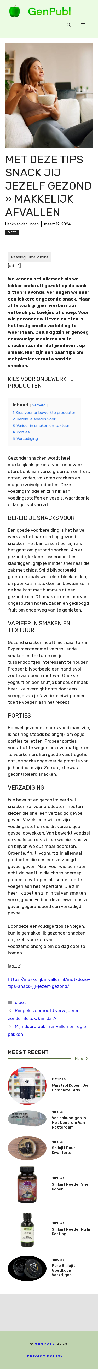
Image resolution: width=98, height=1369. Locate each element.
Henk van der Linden (22, 224)
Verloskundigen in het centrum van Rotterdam (69, 1122)
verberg (38, 405)
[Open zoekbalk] (68, 25)
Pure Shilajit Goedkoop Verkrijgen (63, 1270)
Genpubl (45, 1344)
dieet (12, 232)
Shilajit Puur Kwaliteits (63, 1150)
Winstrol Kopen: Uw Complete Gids (70, 1087)
